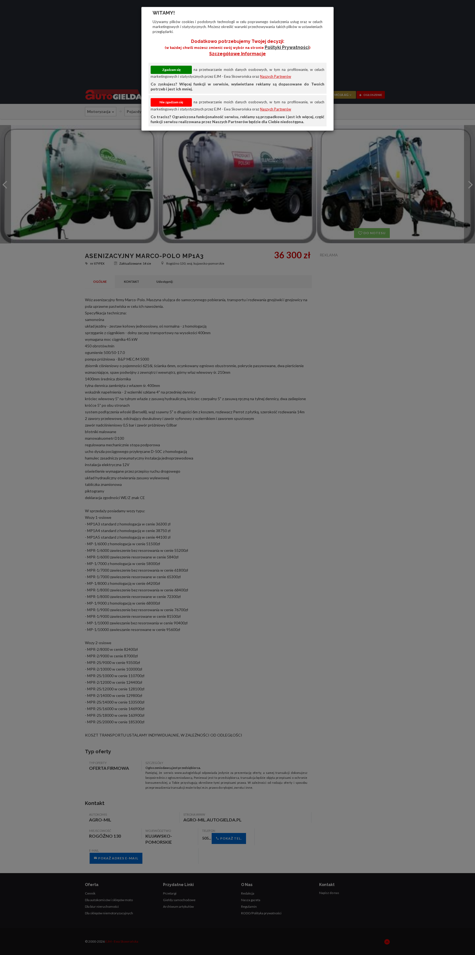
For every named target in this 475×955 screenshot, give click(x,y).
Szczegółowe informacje (237, 53)
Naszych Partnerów (275, 76)
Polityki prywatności (287, 47)
